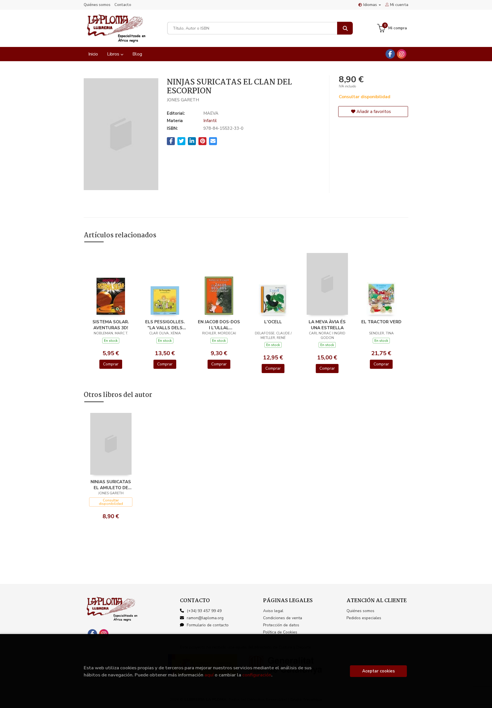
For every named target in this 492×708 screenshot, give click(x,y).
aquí (209, 675)
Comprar (110, 364)
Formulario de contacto (208, 625)
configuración (256, 675)
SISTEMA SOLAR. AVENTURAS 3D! (111, 324)
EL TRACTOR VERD (381, 322)
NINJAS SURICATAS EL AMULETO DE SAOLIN (111, 484)
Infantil (210, 121)
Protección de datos (281, 625)
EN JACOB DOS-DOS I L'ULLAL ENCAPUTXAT (219, 324)
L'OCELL (273, 322)
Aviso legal (273, 611)
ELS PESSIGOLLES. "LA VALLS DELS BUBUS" (165, 324)
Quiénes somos (97, 4)
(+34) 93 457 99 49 (204, 611)
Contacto (122, 4)
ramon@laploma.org (205, 618)
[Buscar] (345, 28)
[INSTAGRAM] (401, 54)
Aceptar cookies (378, 671)
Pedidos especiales (364, 618)
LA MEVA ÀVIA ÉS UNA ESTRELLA (327, 324)
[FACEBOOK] (390, 54)
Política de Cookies (280, 632)
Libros (113, 54)
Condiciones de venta (282, 618)
